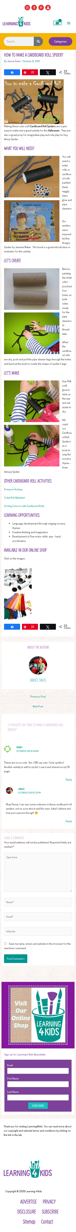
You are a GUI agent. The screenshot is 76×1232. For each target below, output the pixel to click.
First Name (13, 1078)
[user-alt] (48, 7)
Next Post (38, 706)
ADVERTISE (28, 1201)
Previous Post (38, 696)
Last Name (13, 1091)
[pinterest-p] (41, 7)
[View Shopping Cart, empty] (57, 23)
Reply (69, 779)
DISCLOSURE (26, 1211)
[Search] (38, 41)
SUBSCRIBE (50, 1211)
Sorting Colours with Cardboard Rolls (24, 505)
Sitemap (29, 1221)
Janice (21, 789)
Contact (47, 1221)
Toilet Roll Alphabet (14, 497)
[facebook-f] (34, 7)
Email (10, 1065)
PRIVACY (49, 1201)
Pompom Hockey (13, 489)
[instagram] (28, 7)
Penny (19, 747)
